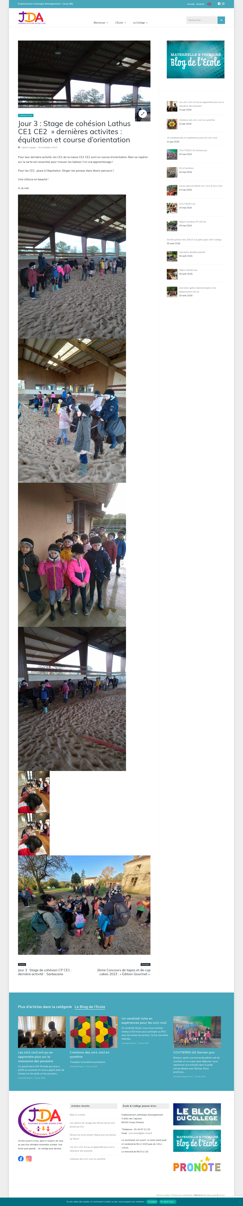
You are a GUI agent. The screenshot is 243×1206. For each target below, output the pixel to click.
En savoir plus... (168, 1202)
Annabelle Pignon (25, 1078)
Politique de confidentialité (182, 1195)
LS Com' (222, 1195)
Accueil (190, 4)
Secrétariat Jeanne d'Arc (183, 1076)
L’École (119, 22)
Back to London (77, 1114)
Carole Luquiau (28, 147)
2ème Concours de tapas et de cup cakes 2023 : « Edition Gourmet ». (123, 972)
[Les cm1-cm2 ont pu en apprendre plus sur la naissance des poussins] (42, 1032)
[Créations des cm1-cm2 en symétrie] (93, 1032)
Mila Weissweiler (209, 1195)
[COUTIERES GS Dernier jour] (197, 1032)
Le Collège (139, 22)
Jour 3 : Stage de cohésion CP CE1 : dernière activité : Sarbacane (45, 972)
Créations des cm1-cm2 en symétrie (87, 1159)
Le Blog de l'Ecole (25, 115)
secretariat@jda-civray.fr (140, 1133)
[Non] (239, 1201)
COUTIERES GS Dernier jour (194, 1052)
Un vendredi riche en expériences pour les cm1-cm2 (144, 1020)
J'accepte (152, 1202)
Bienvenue (99, 22)
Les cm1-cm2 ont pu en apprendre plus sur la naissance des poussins (35, 1056)
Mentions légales (163, 1195)
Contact (200, 4)
